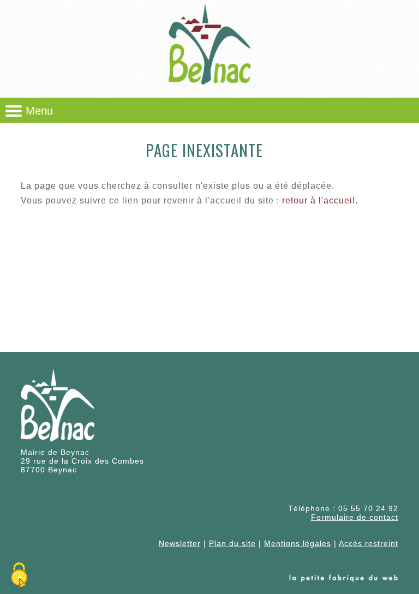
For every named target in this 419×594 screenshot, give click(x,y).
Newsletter (180, 543)
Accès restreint (368, 543)
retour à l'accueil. (320, 200)
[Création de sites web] (343, 579)
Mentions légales (297, 543)
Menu (39, 111)
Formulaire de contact (354, 517)
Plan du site (232, 543)
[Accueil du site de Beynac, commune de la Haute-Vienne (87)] (209, 89)
